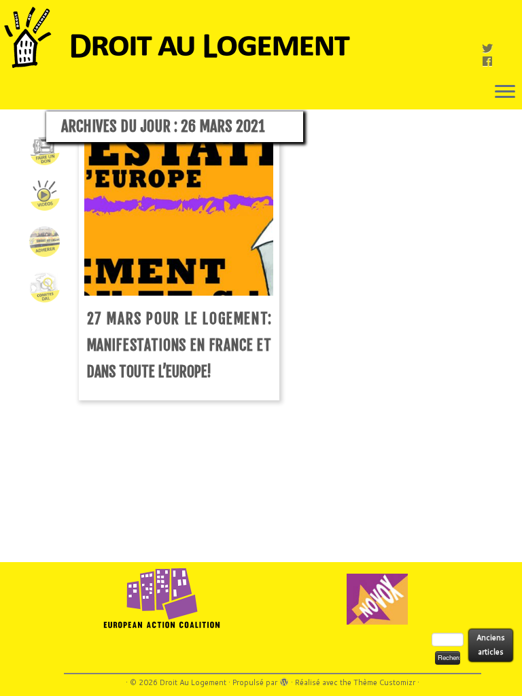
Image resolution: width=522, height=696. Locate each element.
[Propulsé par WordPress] (284, 679)
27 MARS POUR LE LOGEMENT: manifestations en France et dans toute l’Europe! (179, 345)
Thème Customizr (384, 682)
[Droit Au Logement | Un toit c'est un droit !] (261, 37)
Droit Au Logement (193, 682)
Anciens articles (490, 644)
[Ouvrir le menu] (505, 92)
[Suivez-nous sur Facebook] (492, 61)
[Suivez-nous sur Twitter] (492, 48)
